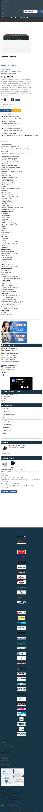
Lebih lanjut (4, 475)
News (4, 433)
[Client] (14, 342)
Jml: (1, 99)
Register (3, 16)
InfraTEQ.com (23, 811)
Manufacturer (4, 758)
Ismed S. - (8, 357)
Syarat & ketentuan (9, 414)
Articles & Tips (7, 430)
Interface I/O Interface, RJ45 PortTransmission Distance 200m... (18, 486)
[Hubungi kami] (14, 331)
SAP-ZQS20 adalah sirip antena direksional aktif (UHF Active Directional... (21, 479)
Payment (3, 8)
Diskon (4, 442)
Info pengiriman (5, 750)
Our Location (4, 11)
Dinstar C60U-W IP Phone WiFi (17, 445)
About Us (5, 408)
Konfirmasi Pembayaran (7, 746)
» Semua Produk (5, 453)
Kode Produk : (4, 71)
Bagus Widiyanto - (10, 361)
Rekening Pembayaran (7, 748)
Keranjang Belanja (10, 392)
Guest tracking (5, 760)
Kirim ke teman (6, 106)
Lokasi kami (6, 427)
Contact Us (6, 411)
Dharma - (8, 368)
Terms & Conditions (5, 1)
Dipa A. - (8, 359)
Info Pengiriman (8, 421)
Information (7, 405)
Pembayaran (7, 424)
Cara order (6, 418)
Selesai (3, 400)
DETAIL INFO (6, 110)
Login (2, 13)
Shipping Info (4, 6)
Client (2, 762)
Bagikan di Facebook (7, 104)
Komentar (17, 110)
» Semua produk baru (9, 491)
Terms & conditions (6, 755)
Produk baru (7, 458)
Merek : (2, 69)
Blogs (4, 437)
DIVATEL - (8, 355)
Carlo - (7, 369)
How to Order (4, 3)
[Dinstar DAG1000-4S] (5, 60)
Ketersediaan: (4, 73)
